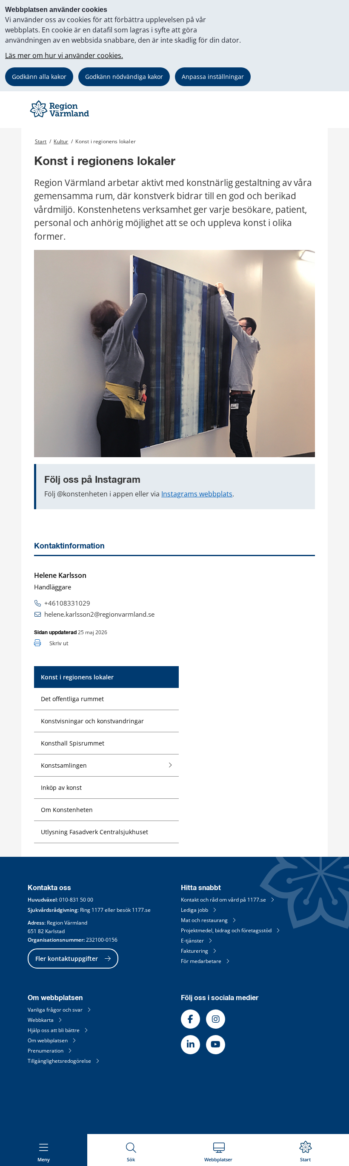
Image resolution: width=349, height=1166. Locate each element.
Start (41, 141)
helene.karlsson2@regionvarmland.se (99, 614)
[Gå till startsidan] (60, 117)
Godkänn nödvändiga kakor (124, 77)
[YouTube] (215, 1044)
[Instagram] (215, 1019)
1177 (97, 910)
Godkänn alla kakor (39, 77)
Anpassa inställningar (213, 77)
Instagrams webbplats (196, 494)
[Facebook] (190, 1019)
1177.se (141, 910)
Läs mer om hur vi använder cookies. (64, 55)
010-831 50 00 (76, 899)
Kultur (61, 141)
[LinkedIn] (190, 1044)
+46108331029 (67, 603)
